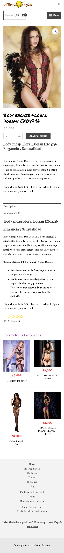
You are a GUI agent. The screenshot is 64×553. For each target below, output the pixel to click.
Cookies (32, 497)
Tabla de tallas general (32, 507)
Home (32, 464)
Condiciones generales (32, 501)
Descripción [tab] (9, 206)
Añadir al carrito (38, 136)
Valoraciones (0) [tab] (12, 213)
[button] (59, 4)
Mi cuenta (32, 482)
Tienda (32, 478)
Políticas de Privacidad (32, 492)
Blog (32, 486)
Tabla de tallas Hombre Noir (32, 511)
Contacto (32, 473)
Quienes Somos (32, 469)
